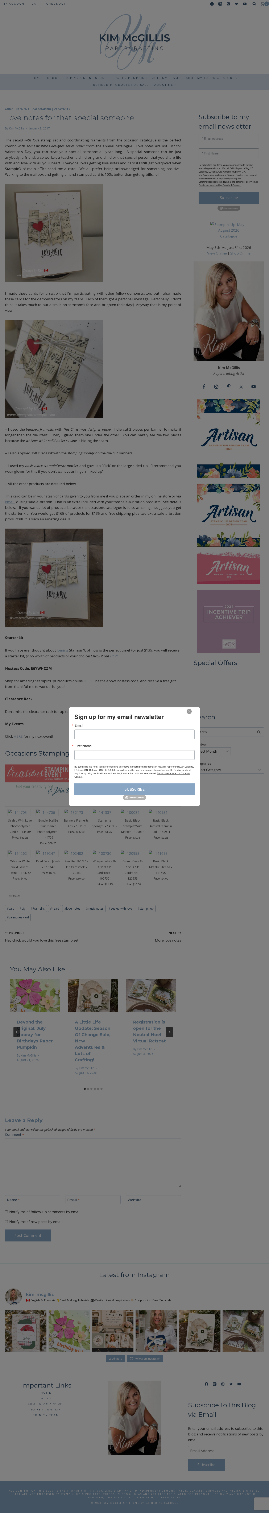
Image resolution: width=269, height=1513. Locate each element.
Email (78, 725)
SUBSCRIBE (135, 789)
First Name (83, 746)
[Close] (189, 711)
